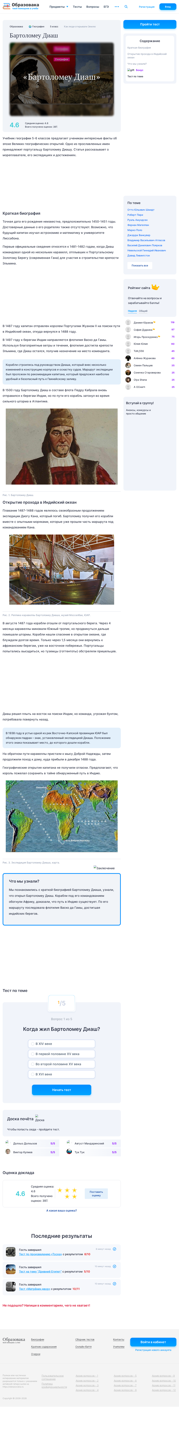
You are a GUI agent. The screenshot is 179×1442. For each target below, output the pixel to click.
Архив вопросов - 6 (125, 1380)
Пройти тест (150, 24)
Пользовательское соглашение (53, 1377)
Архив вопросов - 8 (125, 1390)
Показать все (140, 265)
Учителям (118, 1346)
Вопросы (92, 6)
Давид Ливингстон (138, 255)
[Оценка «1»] (67, 1197)
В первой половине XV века (57, 1054)
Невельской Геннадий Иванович (146, 250)
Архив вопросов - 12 (164, 1390)
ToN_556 (139, 350)
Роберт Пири (135, 214)
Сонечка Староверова (147, 372)
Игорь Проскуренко (146, 336)
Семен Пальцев (143, 365)
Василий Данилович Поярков (144, 245)
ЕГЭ (106, 6)
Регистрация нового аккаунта (153, 1349)
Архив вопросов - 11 (163, 1385)
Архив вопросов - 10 (164, 1380)
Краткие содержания (44, 1346)
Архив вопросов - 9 (163, 1375)
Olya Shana (140, 379)
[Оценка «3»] (60, 1190)
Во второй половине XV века (58, 1064)
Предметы (57, 6)
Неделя (132, 310)
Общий (143, 310)
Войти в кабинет (153, 1342)
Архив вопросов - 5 (125, 1375)
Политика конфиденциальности (54, 1385)
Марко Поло (134, 230)
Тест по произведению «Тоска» (40, 1274)
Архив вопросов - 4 (87, 1390)
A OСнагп (139, 386)
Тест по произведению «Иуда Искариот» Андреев (53, 1254)
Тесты (77, 6)
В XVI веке (44, 1074)
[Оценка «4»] (67, 1190)
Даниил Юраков (143, 322)
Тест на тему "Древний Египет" (40, 1291)
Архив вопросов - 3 (87, 1385)
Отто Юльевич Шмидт (141, 209)
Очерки (35, 1353)
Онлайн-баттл (83, 1346)
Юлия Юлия (141, 343)
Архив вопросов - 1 (87, 1375)
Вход (168, 6)
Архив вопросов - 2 (87, 1380)
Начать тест (61, 1090)
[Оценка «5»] (75, 1190)
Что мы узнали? (137, 63)
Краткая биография (139, 47)
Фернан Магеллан (138, 224)
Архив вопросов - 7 (125, 1385)
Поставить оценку (96, 1193)
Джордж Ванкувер (138, 235)
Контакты (118, 1339)
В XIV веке (44, 1044)
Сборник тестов (84, 1339)
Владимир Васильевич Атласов (146, 240)
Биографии (37, 1339)
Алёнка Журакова (145, 358)
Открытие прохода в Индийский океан (147, 55)
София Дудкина (143, 329)
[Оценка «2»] (75, 1197)
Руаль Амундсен (137, 219)
